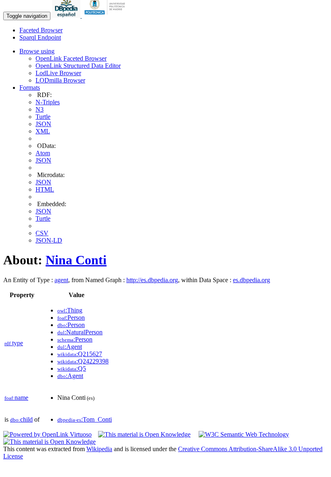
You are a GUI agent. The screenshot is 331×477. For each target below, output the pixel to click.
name (16, 397)
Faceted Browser (41, 30)
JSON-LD (49, 240)
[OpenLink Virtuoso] (47, 434)
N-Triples (48, 102)
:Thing (69, 310)
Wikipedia (99, 448)
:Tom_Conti (84, 419)
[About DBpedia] (67, 15)
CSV (42, 233)
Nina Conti (76, 260)
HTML (45, 189)
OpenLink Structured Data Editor (78, 65)
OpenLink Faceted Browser (71, 58)
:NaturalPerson (80, 332)
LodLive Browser (58, 73)
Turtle (43, 116)
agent (61, 279)
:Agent (69, 346)
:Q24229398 (83, 361)
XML (43, 131)
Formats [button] (29, 87)
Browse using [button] (36, 51)
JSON (43, 123)
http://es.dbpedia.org (152, 279)
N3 (40, 109)
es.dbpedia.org (251, 279)
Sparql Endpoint (40, 37)
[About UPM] (106, 15)
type (13, 343)
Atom (43, 153)
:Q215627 (79, 353)
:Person (71, 317)
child (21, 419)
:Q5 (71, 368)
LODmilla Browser (60, 80)
